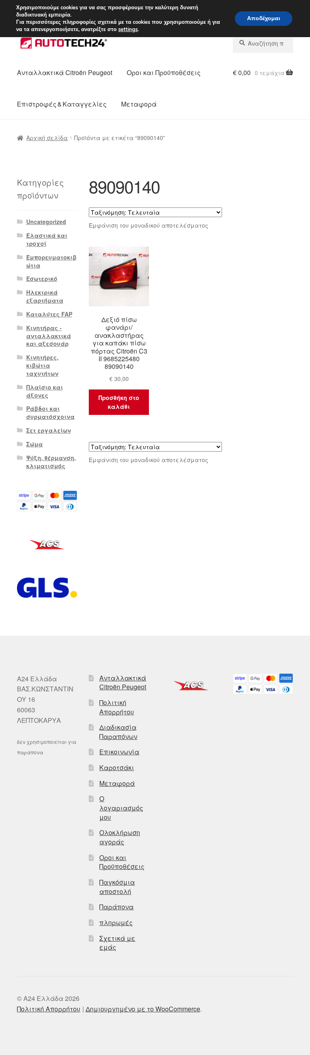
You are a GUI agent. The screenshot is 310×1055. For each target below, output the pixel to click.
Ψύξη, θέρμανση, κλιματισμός (51, 462)
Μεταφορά (139, 104)
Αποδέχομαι (263, 18)
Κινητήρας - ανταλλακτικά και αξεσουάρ (48, 336)
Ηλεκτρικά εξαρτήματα (44, 296)
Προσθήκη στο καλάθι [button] (118, 402)
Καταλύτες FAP (49, 314)
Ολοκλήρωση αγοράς (119, 837)
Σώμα (34, 444)
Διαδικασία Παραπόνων (118, 731)
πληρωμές (116, 922)
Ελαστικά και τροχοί (46, 239)
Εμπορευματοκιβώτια (51, 261)
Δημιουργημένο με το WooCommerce (143, 1008)
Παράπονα (116, 906)
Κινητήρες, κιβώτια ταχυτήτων (42, 365)
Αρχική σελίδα (47, 138)
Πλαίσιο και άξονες (44, 391)
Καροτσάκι (116, 767)
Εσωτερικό (41, 278)
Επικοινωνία (119, 751)
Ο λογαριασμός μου (121, 807)
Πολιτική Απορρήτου (116, 707)
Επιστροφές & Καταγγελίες (62, 104)
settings (128, 29)
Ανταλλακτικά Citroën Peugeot (64, 72)
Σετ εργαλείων (48, 430)
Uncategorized (46, 222)
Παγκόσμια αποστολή (117, 886)
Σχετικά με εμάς (117, 943)
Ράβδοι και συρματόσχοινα (50, 412)
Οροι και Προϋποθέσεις (164, 72)
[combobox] (263, 43)
